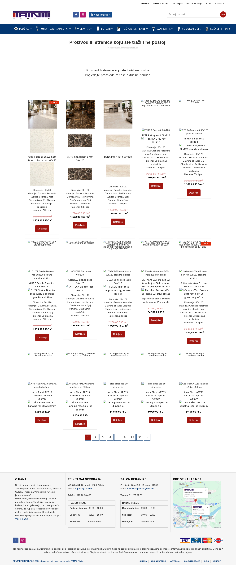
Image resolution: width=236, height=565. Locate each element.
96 (139, 437)
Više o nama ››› (23, 519)
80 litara (166, 298)
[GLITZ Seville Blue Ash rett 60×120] (42, 255)
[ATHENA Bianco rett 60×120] (80, 255)
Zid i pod (47, 210)
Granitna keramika (47, 193)
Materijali (178, 3)
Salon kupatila (161, 3)
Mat (51, 196)
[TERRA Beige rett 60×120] (193, 114)
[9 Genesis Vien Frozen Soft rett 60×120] (193, 255)
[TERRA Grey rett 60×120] (155, 113)
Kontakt (219, 3)
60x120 (85, 190)
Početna (102, 47)
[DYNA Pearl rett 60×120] (118, 114)
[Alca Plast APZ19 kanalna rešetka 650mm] (193, 367)
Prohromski (163, 302)
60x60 (48, 190)
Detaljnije (42, 228)
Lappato (126, 305)
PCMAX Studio (76, 561)
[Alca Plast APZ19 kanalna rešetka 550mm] (42, 367)
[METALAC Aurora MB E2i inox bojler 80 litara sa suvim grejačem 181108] (155, 255)
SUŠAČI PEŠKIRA (220, 28)
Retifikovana (49, 200)
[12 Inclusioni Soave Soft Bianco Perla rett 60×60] (42, 114)
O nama (145, 3)
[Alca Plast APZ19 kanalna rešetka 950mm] (118, 367)
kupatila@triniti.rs (83, 488)
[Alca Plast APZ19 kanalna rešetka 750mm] (155, 367)
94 (125, 437)
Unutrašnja (85, 203)
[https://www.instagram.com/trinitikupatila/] (76, 14)
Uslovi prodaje (194, 3)
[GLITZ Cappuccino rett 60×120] (80, 114)
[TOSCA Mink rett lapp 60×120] (118, 255)
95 (132, 437)
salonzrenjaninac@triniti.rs (140, 488)
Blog (208, 3)
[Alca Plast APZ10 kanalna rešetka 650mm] (80, 367)
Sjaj (89, 200)
